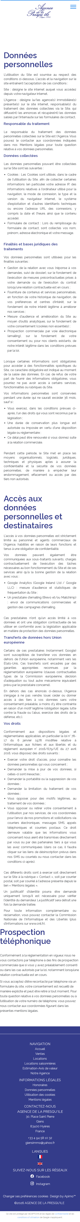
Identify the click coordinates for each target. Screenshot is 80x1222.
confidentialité (61, 1214)
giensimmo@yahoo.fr (40, 1143)
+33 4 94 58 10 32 (40, 1138)
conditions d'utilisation (28, 1217)
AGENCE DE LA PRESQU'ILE (40, 1111)
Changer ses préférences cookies (25, 1196)
